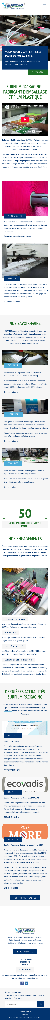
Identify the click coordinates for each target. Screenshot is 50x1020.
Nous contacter (25, 952)
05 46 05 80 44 (25, 970)
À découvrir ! (38, 72)
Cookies (25, 1014)
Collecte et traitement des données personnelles (25, 1017)
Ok (41, 1004)
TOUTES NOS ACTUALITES (25, 898)
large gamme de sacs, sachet (31, 146)
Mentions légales (25, 1011)
